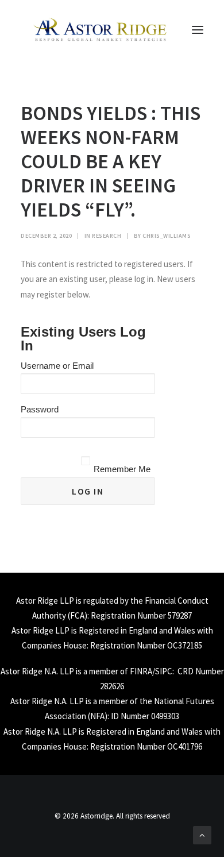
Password (40, 409)
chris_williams (166, 236)
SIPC (163, 671)
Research (106, 236)
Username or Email (57, 365)
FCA (77, 615)
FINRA (141, 671)
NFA (97, 716)
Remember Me (122, 469)
